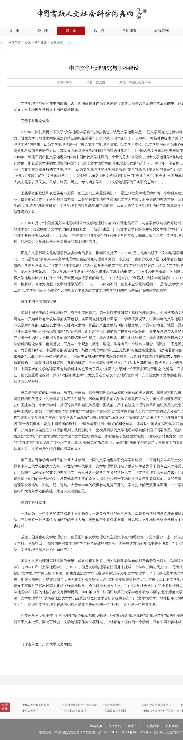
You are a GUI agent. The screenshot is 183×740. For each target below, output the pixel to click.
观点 (99, 31)
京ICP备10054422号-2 (136, 732)
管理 (42, 31)
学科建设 (40, 42)
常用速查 (129, 31)
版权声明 (172, 726)
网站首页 (96, 726)
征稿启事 (153, 726)
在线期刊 (161, 31)
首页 (14, 31)
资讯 (71, 31)
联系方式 (134, 726)
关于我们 (115, 726)
